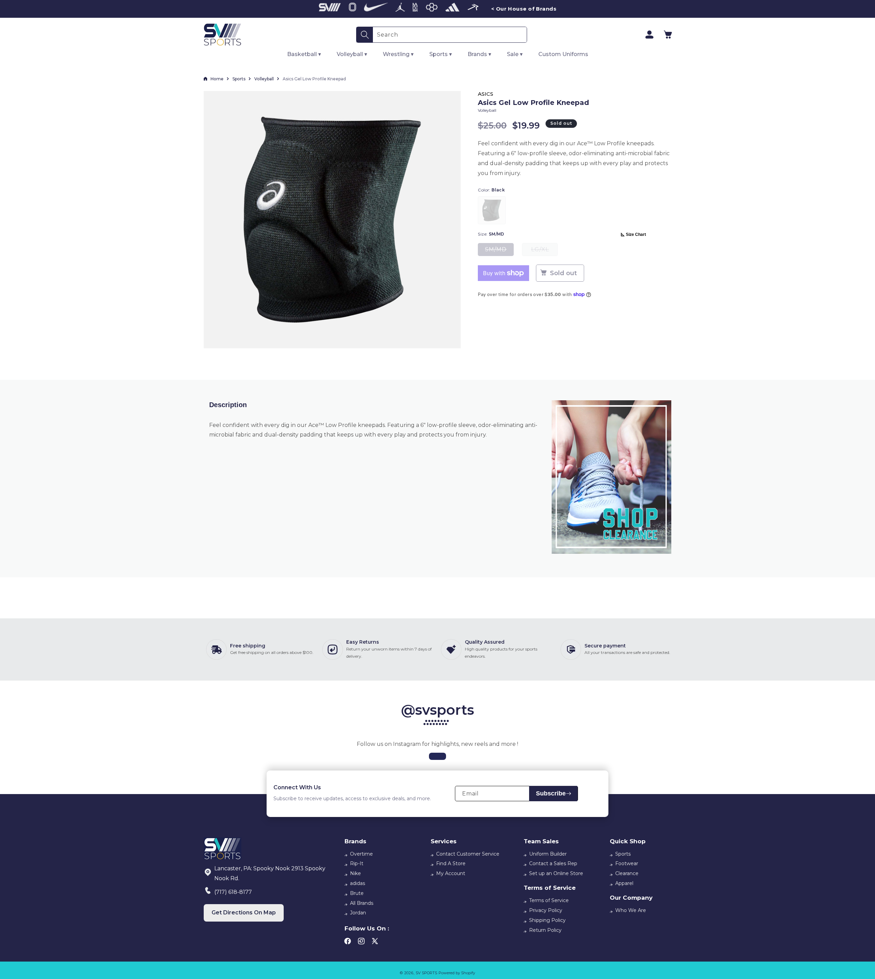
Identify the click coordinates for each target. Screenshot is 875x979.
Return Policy (545, 930)
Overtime (361, 854)
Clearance (626, 873)
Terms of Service (549, 900)
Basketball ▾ (304, 54)
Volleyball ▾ (352, 54)
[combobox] (450, 34)
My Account (450, 873)
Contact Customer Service (467, 854)
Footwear (626, 863)
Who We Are (630, 910)
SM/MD (499, 251)
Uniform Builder (548, 854)
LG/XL (544, 251)
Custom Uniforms (563, 54)
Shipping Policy (547, 920)
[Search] (364, 34)
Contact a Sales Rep (553, 863)
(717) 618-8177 (233, 892)
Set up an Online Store (556, 873)
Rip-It (356, 863)
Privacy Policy (545, 910)
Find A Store (451, 863)
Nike (355, 873)
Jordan (358, 913)
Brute (357, 893)
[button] (667, 34)
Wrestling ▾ (398, 54)
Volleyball (264, 78)
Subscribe (551, 793)
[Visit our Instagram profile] (437, 756)
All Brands (361, 903)
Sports (238, 78)
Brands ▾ (479, 54)
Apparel (624, 883)
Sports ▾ (440, 54)
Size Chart (636, 234)
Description (228, 404)
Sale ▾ (515, 54)
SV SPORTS (426, 972)
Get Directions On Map (244, 912)
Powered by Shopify (457, 972)
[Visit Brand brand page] (330, 9)
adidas (357, 883)
